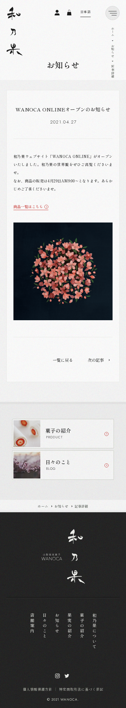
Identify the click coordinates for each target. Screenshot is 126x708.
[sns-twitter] (67, 676)
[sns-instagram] (57, 676)
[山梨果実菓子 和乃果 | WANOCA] (14, 31)
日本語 (85, 11)
